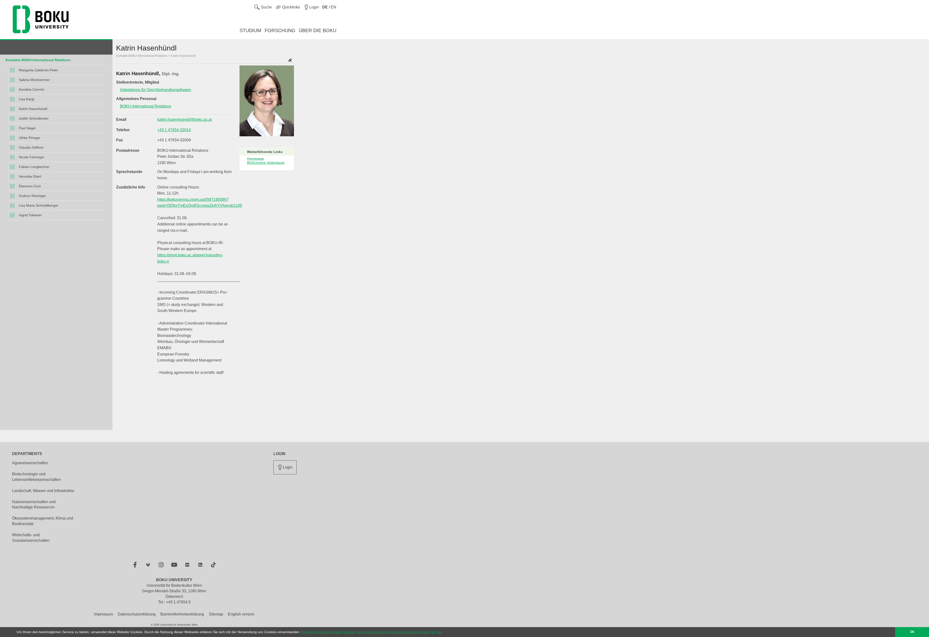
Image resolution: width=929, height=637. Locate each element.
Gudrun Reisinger (32, 196)
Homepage (255, 158)
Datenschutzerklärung (137, 614)
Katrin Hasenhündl (33, 109)
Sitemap (216, 614)
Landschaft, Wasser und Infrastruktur (43, 491)
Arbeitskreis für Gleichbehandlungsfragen (155, 90)
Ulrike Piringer (29, 138)
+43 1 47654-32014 (174, 130)
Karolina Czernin (31, 89)
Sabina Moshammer (34, 80)
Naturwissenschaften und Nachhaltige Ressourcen (34, 504)
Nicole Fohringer (31, 157)
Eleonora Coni (30, 186)
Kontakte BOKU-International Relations (38, 60)
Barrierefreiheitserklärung (182, 614)
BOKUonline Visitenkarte (266, 163)
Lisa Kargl (26, 99)
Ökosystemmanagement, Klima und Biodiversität (42, 521)
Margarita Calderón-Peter (38, 70)
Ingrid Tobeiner (30, 215)
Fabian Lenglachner (34, 167)
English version (241, 614)
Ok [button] (912, 632)
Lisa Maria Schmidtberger (38, 205)
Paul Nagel (27, 128)
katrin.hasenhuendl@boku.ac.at (184, 119)
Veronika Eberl (30, 176)
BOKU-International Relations (145, 106)
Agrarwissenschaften (30, 463)
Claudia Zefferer (31, 147)
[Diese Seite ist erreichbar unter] (290, 60)
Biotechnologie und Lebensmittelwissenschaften (36, 477)
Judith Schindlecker (34, 118)
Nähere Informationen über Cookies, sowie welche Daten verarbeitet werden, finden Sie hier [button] (371, 632)
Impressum (103, 614)
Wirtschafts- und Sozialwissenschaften (31, 538)
